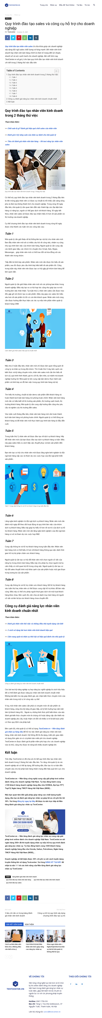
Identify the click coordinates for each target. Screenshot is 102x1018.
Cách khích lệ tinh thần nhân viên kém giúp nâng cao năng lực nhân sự (35, 946)
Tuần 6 (14, 91)
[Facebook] (7, 37)
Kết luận (11, 102)
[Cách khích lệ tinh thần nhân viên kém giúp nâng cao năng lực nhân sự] (35, 936)
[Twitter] (13, 37)
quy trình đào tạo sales (14, 883)
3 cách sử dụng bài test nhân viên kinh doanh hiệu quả (29, 630)
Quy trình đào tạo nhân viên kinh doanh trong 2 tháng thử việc (33, 75)
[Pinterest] (18, 37)
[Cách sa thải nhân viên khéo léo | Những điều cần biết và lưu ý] (14, 936)
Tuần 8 (14, 96)
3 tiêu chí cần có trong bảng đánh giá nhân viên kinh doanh (18, 914)
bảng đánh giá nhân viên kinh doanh (24, 877)
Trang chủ (44, 5)
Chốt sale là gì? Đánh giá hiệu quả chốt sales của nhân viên (32, 128)
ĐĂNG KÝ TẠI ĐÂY (53, 862)
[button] (94, 5)
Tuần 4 (14, 85)
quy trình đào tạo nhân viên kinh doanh (47, 880)
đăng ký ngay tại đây (26, 801)
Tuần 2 (14, 80)
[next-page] (10, 956)
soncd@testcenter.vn (52, 1012)
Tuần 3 (14, 83)
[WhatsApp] (24, 37)
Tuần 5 (14, 88)
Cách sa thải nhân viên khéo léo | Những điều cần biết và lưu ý (13, 946)
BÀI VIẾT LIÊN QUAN (14, 924)
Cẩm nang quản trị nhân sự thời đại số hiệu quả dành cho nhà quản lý (35, 637)
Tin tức (87, 5)
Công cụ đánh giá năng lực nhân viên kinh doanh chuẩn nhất (32, 99)
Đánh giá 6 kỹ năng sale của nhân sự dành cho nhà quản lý (31, 135)
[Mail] (82, 984)
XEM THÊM (29, 924)
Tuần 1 (14, 77)
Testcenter (11, 32)
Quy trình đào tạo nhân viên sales (19, 46)
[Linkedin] (30, 37)
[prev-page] (6, 956)
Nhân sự (53, 5)
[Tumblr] (36, 37)
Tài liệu (79, 5)
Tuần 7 (14, 93)
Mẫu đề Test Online (66, 5)
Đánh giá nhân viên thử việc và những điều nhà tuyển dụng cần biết (35, 624)
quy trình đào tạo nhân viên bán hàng (18, 880)
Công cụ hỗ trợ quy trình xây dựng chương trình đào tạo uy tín (51, 914)
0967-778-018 (42, 1001)
